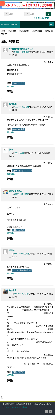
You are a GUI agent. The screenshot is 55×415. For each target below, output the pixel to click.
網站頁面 (12, 31)
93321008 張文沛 (21, 253)
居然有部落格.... (15, 191)
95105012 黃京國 (21, 293)
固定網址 (11, 86)
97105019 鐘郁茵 (21, 52)
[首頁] (27, 6)
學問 (11, 149)
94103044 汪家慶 (21, 194)
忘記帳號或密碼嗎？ (42, 18)
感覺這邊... (13, 103)
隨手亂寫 (12, 290)
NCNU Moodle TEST (9, 24)
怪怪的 (12, 250)
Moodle (29, 171)
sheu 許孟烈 (19, 152)
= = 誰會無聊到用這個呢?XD (21, 48)
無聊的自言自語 (18, 83)
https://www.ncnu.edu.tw (16, 407)
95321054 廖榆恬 (21, 106)
